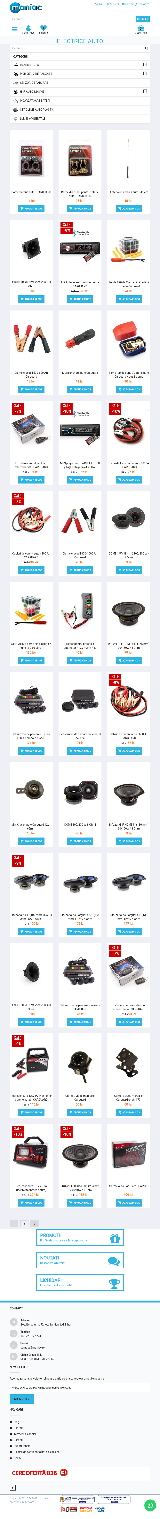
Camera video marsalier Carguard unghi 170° (129, 1097)
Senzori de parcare (34, 82)
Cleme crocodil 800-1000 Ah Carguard (80, 555)
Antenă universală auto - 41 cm (129, 192)
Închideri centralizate (36, 73)
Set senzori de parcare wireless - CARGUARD (80, 1007)
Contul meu (28, 32)
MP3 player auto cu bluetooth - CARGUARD (80, 284)
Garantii (18, 1439)
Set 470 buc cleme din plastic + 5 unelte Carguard (31, 645)
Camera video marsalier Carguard (80, 1097)
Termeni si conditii (25, 1434)
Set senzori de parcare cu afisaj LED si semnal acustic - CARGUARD (31, 738)
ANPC (17, 1457)
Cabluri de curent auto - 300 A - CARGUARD (31, 555)
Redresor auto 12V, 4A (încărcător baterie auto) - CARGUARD (31, 1097)
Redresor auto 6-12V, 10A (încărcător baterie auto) (31, 1188)
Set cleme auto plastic (37, 109)
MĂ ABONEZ (22, 1399)
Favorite (43, 30)
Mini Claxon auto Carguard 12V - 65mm (31, 826)
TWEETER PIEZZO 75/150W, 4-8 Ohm (31, 284)
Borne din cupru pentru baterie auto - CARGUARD (80, 194)
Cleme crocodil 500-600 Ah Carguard (31, 374)
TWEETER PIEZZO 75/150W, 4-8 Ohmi (31, 1007)
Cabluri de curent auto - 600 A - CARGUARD (129, 736)
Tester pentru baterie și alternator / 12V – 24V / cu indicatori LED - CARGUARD (80, 647)
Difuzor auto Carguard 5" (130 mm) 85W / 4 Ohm (128, 916)
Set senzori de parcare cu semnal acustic (80, 736)
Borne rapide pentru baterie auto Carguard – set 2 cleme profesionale (129, 376)
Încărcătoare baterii (35, 100)
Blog (16, 1422)
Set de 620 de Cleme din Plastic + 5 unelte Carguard (128, 284)
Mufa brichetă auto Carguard (80, 372)
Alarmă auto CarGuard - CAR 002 (128, 1186)
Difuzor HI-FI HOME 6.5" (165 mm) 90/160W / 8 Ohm (128, 645)
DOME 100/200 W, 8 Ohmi (80, 824)
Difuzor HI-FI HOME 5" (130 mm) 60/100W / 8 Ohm (128, 826)
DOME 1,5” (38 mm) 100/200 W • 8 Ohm (129, 555)
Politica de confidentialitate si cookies (37, 1451)
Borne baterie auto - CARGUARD (31, 192)
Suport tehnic (22, 1445)
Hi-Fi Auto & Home (32, 91)
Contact (18, 1427)
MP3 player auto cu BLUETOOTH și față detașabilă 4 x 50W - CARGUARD (80, 467)
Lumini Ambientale (32, 118)
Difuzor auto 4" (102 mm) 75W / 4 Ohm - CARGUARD (31, 916)
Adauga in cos (33, 208)
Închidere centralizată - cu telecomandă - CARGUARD (31, 465)
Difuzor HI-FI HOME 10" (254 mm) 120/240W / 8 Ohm (80, 1188)
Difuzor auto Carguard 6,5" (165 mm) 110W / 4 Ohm (80, 916)
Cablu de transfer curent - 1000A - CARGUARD (129, 465)
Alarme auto (29, 64)
